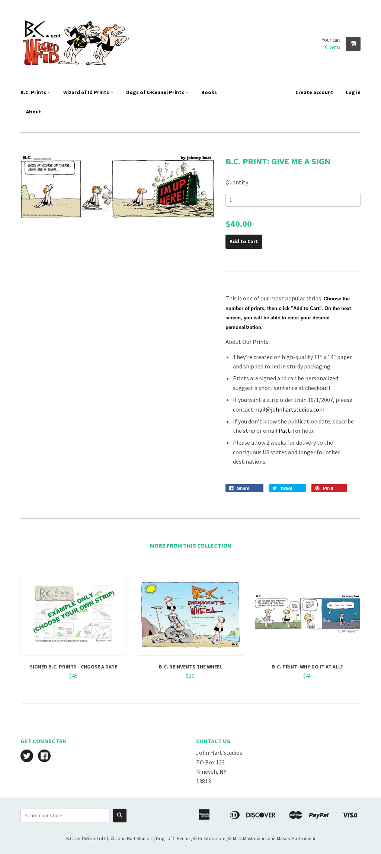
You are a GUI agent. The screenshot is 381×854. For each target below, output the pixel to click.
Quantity (236, 182)
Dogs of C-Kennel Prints (155, 92)
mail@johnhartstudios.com (289, 409)
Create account (314, 92)
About (33, 111)
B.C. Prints (33, 92)
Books (209, 92)
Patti (285, 430)
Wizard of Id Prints (86, 92)
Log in (353, 92)
